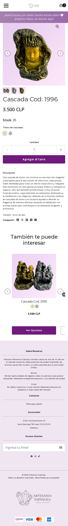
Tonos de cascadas (13, 127)
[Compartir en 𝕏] (22, 220)
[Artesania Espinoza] (34, 5)
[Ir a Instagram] (35, 457)
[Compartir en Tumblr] (31, 220)
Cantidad (34, 142)
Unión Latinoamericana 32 (34, 420)
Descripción (9, 172)
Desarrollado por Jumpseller (47, 477)
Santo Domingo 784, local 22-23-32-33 (34, 424)
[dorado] (5, 133)
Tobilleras (34, 428)
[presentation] (7, 53)
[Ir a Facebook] (31, 457)
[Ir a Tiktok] (39, 457)
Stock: (7, 120)
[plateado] (10, 133)
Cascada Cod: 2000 (34, 301)
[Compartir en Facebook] (18, 220)
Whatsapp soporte (34, 404)
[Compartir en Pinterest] (27, 220)
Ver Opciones (34, 330)
